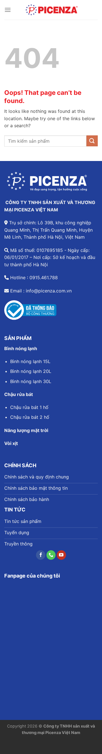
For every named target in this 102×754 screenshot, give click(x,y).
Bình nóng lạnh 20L (30, 371)
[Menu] (7, 10)
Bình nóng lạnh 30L (30, 381)
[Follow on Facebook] (40, 555)
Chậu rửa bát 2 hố (29, 417)
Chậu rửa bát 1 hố (29, 407)
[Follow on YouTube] (61, 555)
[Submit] (92, 140)
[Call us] (51, 555)
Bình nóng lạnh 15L (30, 361)
